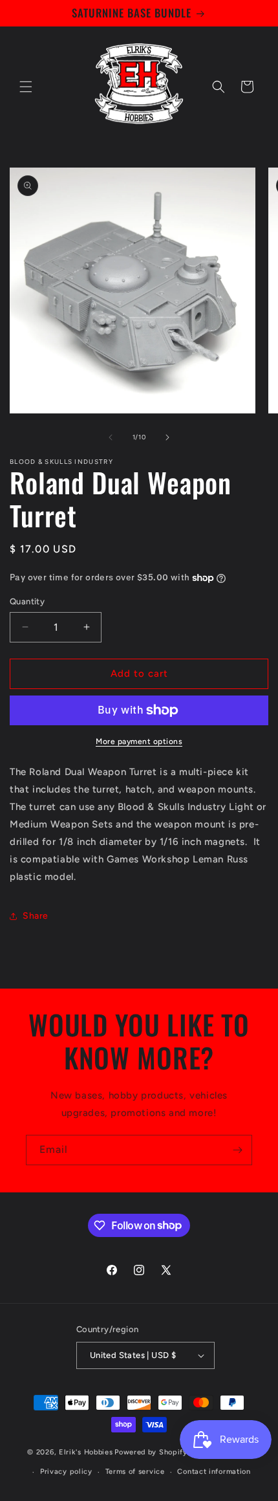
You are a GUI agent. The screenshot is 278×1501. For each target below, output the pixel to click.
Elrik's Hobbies (86, 1452)
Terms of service (135, 1471)
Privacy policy (66, 1471)
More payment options (139, 741)
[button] (26, 86)
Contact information (213, 1471)
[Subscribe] (237, 1150)
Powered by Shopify (150, 1452)
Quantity (27, 601)
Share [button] (35, 915)
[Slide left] (110, 437)
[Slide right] (167, 437)
